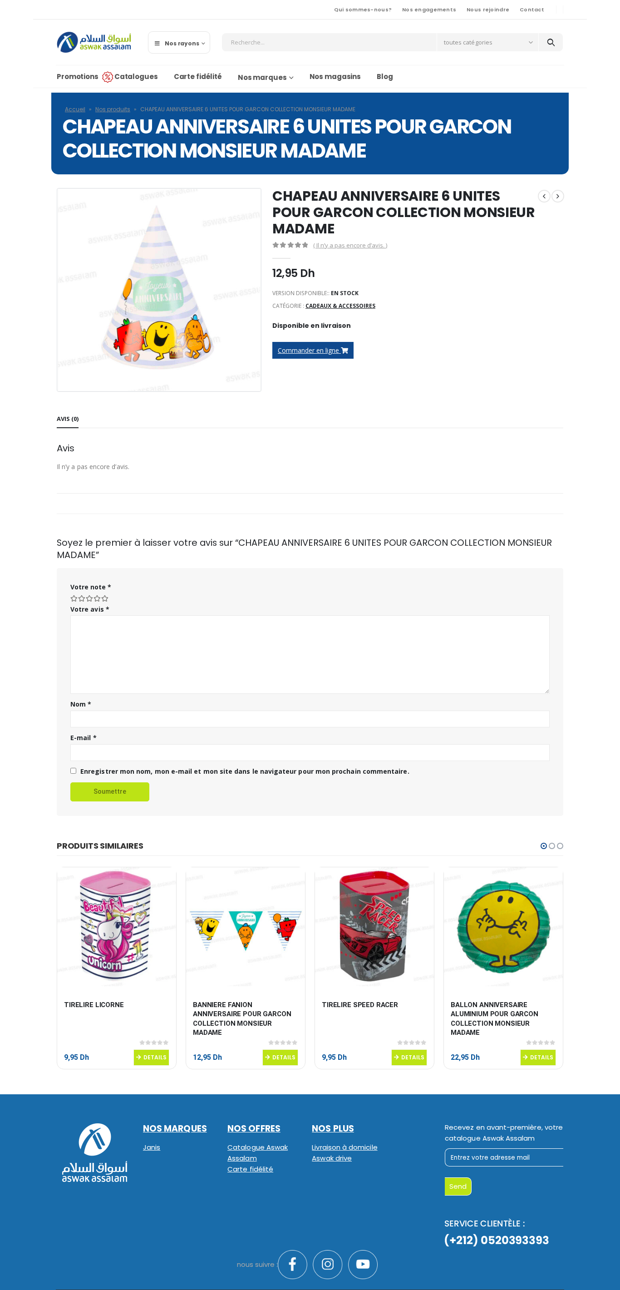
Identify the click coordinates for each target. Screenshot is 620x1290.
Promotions (77, 76)
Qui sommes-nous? (363, 9)
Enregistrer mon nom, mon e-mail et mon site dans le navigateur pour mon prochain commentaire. (244, 771)
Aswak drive (332, 1158)
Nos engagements (429, 9)
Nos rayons (182, 43)
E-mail (83, 737)
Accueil (75, 109)
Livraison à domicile (344, 1147)
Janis (151, 1147)
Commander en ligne (309, 350)
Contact (532, 9)
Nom (80, 704)
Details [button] (155, 1057)
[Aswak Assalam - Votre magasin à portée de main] (94, 42)
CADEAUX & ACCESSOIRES (340, 306)
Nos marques (262, 77)
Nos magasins (335, 76)
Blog (385, 76)
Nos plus (333, 1128)
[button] (544, 845)
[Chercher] (551, 42)
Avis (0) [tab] (68, 419)
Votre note (90, 587)
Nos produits (112, 109)
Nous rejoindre (488, 9)
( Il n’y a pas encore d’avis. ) (350, 245)
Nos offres (253, 1128)
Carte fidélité (198, 76)
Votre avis (89, 609)
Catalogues (136, 76)
